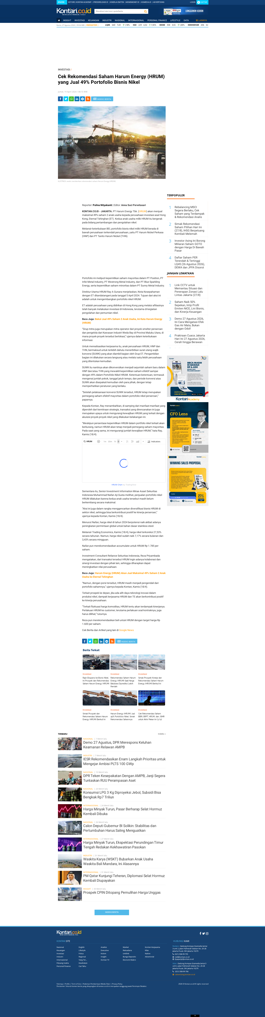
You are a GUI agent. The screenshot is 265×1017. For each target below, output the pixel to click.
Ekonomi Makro (129, 960)
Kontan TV (105, 960)
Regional (82, 956)
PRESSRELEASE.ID (100, 2)
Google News (126, 630)
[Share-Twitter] (65, 98)
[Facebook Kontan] (200, 933)
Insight (87, 888)
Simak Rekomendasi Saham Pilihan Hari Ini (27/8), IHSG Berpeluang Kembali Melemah (189, 228)
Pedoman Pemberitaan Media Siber (96, 984)
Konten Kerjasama (152, 947)
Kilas (147, 950)
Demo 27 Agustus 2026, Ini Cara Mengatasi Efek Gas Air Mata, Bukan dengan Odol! (189, 323)
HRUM (142, 211)
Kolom (103, 953)
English (81, 947)
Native (147, 953)
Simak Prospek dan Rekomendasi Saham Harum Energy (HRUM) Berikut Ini (95, 717)
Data (186, 20)
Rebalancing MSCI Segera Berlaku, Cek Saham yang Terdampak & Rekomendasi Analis (189, 212)
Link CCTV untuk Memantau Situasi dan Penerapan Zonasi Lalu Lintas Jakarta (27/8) (189, 290)
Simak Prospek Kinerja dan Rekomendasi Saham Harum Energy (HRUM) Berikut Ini (150, 681)
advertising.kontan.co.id (184, 974)
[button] (145, 11)
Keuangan (93, 20)
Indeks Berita (112, 912)
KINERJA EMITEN (117, 2)
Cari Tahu (82, 966)
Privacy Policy (117, 984)
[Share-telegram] (82, 98)
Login (192, 2)
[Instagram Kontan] (207, 933)
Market (126, 947)
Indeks (162, 734)
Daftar (204, 2)
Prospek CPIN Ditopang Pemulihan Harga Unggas (122, 892)
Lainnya (202, 20)
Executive (105, 950)
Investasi (80, 20)
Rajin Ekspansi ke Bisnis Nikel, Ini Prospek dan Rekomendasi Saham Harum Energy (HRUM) (96, 681)
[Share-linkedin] (77, 98)
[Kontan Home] (59, 20)
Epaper (61, 2)
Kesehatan (83, 963)
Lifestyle (175, 20)
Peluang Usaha (63, 963)
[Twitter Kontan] (203, 933)
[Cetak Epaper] (183, 14)
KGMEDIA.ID (146, 2)
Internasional (136, 20)
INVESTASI (64, 69)
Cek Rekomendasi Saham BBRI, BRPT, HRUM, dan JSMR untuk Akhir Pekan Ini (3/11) (151, 717)
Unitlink (126, 953)
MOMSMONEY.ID (132, 2)
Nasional (120, 20)
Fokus (81, 953)
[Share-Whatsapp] (71, 98)
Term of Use (76, 984)
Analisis (104, 947)
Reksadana (127, 950)
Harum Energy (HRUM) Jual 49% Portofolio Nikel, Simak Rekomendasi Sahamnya (123, 717)
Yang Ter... (83, 960)
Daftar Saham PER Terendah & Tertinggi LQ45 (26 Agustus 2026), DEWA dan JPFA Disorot (190, 262)
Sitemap (60, 984)
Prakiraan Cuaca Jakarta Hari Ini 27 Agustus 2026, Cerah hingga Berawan (190, 339)
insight (67, 20)
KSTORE (71, 2)
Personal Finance (157, 20)
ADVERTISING (158, 2)
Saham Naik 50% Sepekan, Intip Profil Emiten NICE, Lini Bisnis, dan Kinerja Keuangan (189, 306)
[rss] (88, 98)
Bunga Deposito (129, 956)
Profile (67, 984)
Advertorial (149, 956)
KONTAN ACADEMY (84, 2)
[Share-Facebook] (60, 98)
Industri (107, 20)
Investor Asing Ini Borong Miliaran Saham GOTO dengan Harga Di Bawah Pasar (190, 245)
